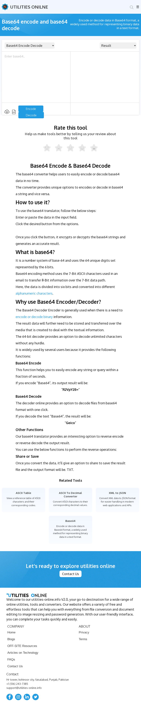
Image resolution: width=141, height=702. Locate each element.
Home (11, 632)
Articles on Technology (22, 652)
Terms (83, 639)
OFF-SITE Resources (22, 646)
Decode (31, 115)
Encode (31, 109)
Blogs (11, 639)
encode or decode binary (34, 317)
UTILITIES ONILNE (29, 7)
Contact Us (70, 574)
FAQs (11, 659)
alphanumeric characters (34, 293)
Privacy (84, 632)
